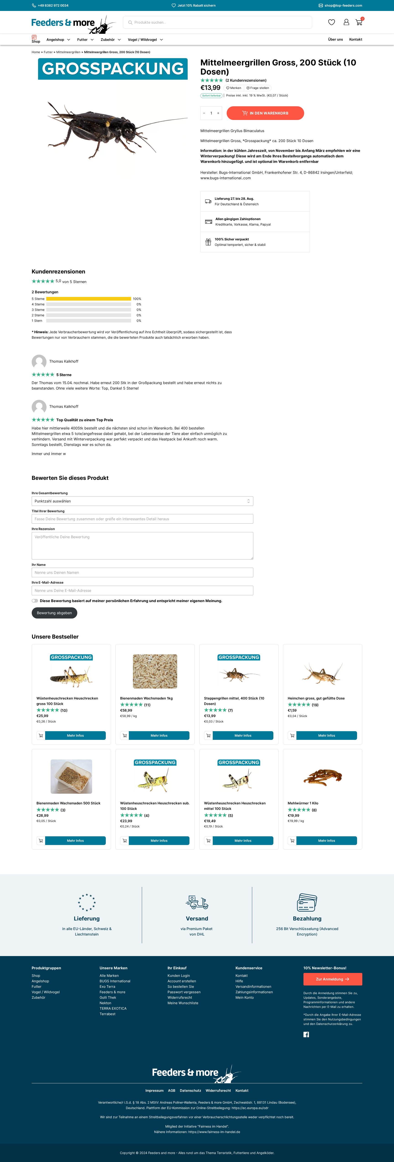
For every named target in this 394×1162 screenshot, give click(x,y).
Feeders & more (112, 992)
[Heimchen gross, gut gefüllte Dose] (323, 671)
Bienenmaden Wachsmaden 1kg (146, 698)
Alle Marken (109, 976)
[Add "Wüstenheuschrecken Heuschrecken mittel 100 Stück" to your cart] (208, 841)
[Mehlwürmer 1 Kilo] (323, 776)
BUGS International (115, 981)
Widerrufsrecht (180, 998)
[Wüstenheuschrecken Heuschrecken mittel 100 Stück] (239, 776)
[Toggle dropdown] (68, 39)
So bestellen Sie (181, 987)
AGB (171, 1091)
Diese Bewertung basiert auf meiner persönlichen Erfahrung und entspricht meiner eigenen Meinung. (131, 600)
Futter (82, 40)
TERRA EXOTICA (113, 1008)
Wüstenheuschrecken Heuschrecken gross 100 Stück (67, 701)
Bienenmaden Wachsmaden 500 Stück (68, 803)
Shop (36, 41)
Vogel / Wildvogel (142, 40)
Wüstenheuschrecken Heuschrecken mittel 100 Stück (235, 806)
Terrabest (107, 1014)
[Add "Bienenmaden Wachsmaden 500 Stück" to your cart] (41, 841)
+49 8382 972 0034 (53, 5)
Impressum (154, 1091)
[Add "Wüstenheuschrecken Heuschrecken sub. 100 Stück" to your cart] (125, 841)
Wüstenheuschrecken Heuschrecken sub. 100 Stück (154, 806)
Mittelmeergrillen (68, 52)
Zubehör (108, 40)
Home (36, 52)
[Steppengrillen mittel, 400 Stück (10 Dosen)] (239, 671)
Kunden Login (179, 976)
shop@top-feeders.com (343, 5)
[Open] (358, 22)
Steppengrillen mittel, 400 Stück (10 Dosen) (234, 701)
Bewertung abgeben (54, 613)
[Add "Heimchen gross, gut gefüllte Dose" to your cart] (292, 735)
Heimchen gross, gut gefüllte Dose (316, 698)
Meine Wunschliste (183, 1003)
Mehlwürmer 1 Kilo (303, 803)
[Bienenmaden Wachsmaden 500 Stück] (71, 776)
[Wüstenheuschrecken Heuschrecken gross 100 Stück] (71, 671)
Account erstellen (182, 981)
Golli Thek (108, 998)
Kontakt (355, 39)
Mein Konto (245, 998)
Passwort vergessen (184, 992)
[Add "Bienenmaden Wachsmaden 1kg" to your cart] (125, 735)
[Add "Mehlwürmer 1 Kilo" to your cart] (292, 841)
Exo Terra (107, 987)
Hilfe (239, 981)
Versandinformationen (253, 987)
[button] (331, 22)
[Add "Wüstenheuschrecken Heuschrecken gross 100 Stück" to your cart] (41, 735)
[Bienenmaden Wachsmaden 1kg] (155, 671)
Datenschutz (190, 1091)
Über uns (335, 39)
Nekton (105, 1003)
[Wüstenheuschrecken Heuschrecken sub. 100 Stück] (155, 776)
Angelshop (55, 40)
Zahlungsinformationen (254, 992)
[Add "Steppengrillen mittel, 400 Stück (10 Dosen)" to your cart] (208, 735)
